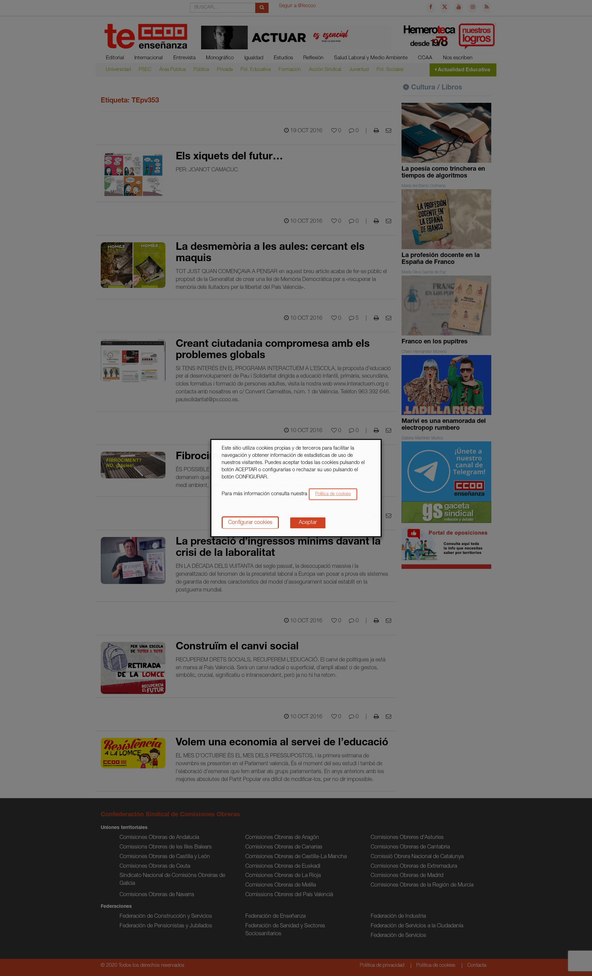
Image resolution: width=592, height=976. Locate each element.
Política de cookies (333, 494)
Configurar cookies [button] (250, 522)
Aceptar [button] (308, 522)
